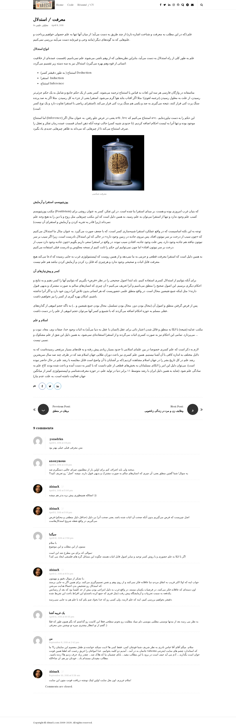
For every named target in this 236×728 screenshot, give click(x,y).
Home (60, 4)
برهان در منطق (61, 411)
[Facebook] (160, 4)
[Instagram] (174, 4)
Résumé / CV (85, 4)
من (51, 638)
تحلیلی (45, 25)
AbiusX (54, 486)
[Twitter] (165, 4)
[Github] (178, 4)
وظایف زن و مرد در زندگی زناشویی (164, 411)
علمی (38, 25)
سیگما (52, 534)
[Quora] (182, 4)
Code (70, 4)
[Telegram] (187, 4)
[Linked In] (169, 4)
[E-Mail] (192, 4)
